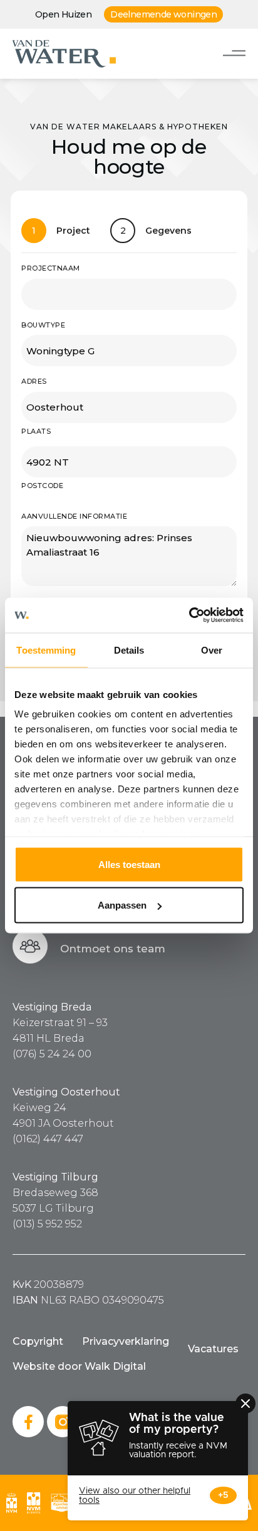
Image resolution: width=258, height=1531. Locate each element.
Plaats (36, 431)
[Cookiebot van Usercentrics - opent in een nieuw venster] (189, 615)
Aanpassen (122, 905)
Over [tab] (211, 649)
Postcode (42, 485)
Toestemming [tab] (46, 649)
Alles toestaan (129, 864)
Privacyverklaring (125, 1341)
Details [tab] (129, 649)
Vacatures (213, 1349)
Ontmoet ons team (112, 948)
